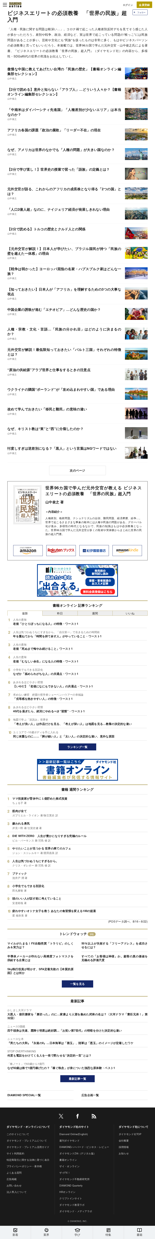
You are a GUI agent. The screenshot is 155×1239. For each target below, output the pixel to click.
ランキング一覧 (77, 747)
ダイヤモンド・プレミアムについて (27, 1140)
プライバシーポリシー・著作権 (24, 1166)
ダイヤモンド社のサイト (74, 1126)
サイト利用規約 (15, 1153)
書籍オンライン (68, 1160)
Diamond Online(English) (73, 1134)
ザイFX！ (64, 1172)
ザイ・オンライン (69, 1166)
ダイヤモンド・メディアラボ (75, 1211)
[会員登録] (144, 5)
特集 (108, 1235)
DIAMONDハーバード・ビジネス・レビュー (84, 1147)
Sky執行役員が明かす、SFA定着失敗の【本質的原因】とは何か (40, 971)
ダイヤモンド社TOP (130, 1134)
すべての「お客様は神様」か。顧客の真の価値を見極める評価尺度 (114, 958)
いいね (130, 613)
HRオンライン (67, 1192)
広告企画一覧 (90, 1095)
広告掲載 (12, 1179)
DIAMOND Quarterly (71, 1185)
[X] (61, 1116)
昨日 (60, 613)
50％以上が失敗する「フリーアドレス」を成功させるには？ (114, 945)
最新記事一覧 (77, 1079)
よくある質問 (14, 1172)
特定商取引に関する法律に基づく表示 (28, 1160)
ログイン (128, 5)
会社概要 (124, 1140)
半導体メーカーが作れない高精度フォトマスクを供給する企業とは (40, 958)
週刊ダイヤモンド (69, 1140)
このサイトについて (18, 1134)
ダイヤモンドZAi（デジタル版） (77, 1153)
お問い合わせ (14, 1185)
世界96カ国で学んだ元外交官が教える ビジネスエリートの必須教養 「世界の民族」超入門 (93, 491)
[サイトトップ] (15, 4)
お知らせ (124, 1153)
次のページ (77, 470)
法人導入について (17, 1192)
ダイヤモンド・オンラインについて (28, 1126)
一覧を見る (77, 984)
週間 (95, 613)
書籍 (140, 1235)
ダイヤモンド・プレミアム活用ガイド (28, 1147)
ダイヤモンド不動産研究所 (74, 1179)
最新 (25, 613)
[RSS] (94, 1116)
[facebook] (77, 1116)
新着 (15, 1235)
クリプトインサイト (70, 1198)
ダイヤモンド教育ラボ (71, 1205)
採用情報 (124, 1147)
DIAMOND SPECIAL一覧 (24, 1095)
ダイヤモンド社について (134, 1126)
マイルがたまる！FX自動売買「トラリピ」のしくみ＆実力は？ (40, 945)
